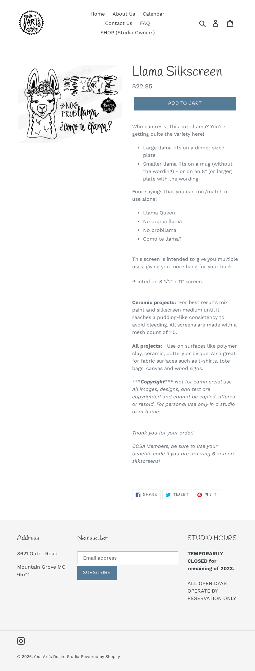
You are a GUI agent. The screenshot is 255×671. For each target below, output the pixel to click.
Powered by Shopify (100, 656)
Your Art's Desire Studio (56, 656)
